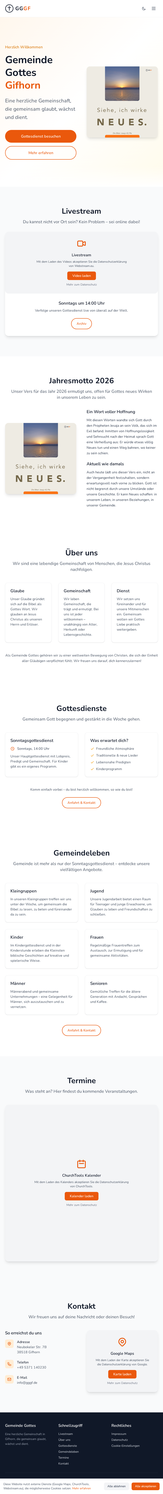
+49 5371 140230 (31, 1367)
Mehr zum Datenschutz (81, 285)
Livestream (65, 1434)
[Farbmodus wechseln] (144, 8)
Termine (63, 1458)
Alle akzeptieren (145, 1486)
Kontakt (63, 1464)
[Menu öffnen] (153, 8)
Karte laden (122, 1374)
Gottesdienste (67, 1446)
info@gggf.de (27, 1382)
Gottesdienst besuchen (41, 136)
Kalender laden (81, 1196)
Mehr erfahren (40, 152)
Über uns (64, 1440)
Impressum (118, 1434)
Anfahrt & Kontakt (81, 802)
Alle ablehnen (116, 1486)
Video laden (81, 275)
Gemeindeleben (68, 1452)
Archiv (81, 323)
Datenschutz (119, 1440)
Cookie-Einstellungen (125, 1446)
